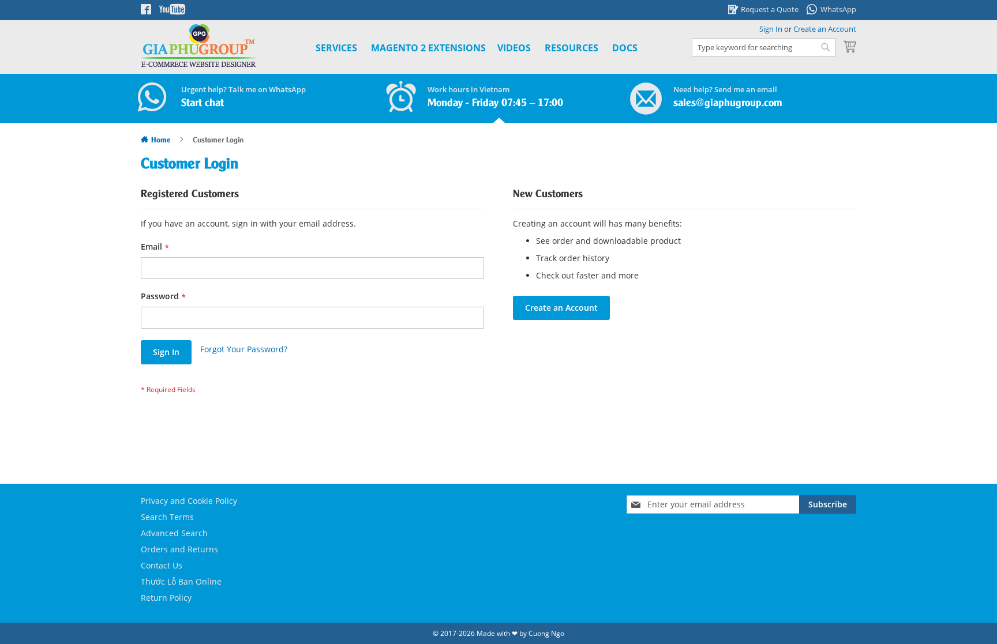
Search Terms (167, 516)
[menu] (463, 48)
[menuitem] (428, 48)
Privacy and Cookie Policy (189, 500)
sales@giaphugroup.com (727, 103)
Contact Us (161, 565)
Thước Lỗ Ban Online (181, 581)
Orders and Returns (179, 549)
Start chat (202, 103)
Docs (625, 48)
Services (336, 48)
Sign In (770, 29)
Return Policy (166, 597)
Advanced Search (174, 533)
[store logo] (198, 46)
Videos (514, 48)
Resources (571, 48)
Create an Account (824, 29)
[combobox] (764, 47)
